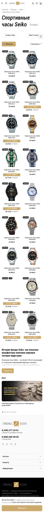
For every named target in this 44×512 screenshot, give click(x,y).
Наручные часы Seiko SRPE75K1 (32, 103)
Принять (22, 508)
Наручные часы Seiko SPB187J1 (11, 103)
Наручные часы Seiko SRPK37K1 (32, 171)
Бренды (14, 10)
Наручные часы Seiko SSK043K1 (32, 238)
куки (16, 500)
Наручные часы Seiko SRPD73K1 (11, 137)
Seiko (21, 10)
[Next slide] (40, 36)
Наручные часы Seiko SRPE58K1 (32, 269)
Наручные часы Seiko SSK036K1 (11, 238)
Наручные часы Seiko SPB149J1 (32, 72)
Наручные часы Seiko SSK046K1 (32, 299)
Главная (5, 10)
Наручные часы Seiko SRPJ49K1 (11, 171)
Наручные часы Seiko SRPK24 (32, 137)
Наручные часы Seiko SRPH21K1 (11, 333)
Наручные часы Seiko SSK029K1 (32, 204)
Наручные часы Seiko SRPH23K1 (32, 333)
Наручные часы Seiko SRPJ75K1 (11, 204)
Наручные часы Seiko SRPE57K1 (11, 269)
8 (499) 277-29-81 (10, 430)
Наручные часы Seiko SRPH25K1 (11, 299)
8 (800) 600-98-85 (10, 437)
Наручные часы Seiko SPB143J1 (11, 72)
